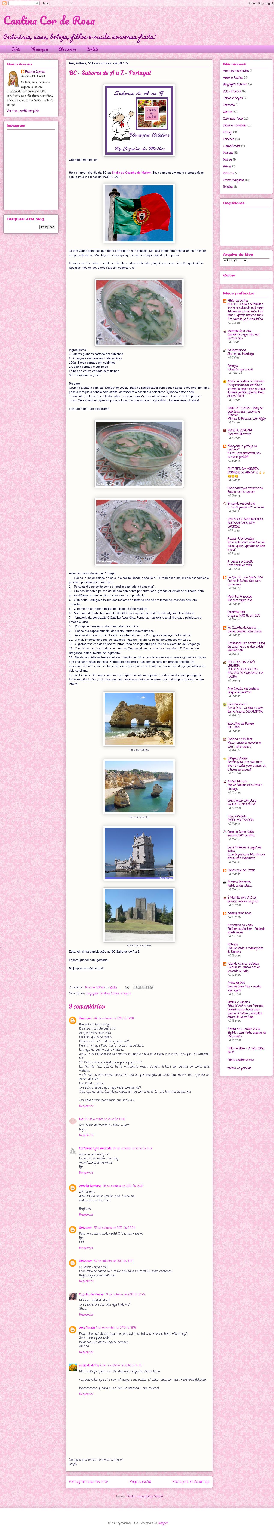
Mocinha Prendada (240, 597)
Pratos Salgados (233, 180)
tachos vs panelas (239, 1068)
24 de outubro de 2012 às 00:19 (114, 1018)
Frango (227, 132)
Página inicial (140, 1482)
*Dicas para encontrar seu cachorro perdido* (244, 455)
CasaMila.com (236, 612)
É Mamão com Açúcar (242, 898)
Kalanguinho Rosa (239, 913)
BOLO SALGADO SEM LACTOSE (241, 525)
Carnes (227, 112)
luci (81, 1119)
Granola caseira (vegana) (243, 901)
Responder (86, 1106)
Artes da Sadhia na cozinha (246, 381)
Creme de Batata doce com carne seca (244, 583)
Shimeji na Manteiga (241, 354)
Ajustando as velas (240, 925)
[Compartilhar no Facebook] (147, 987)
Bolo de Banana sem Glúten (245, 631)
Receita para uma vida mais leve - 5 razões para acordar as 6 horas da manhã (247, 766)
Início (16, 49)
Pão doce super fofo (240, 600)
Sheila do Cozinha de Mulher (131, 172)
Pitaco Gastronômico (241, 1060)
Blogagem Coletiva (98, 993)
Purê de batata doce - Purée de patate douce (246, 931)
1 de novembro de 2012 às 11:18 (116, 1328)
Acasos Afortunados (241, 539)
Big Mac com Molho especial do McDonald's (247, 1035)
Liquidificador (231, 146)
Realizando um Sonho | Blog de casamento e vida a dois (246, 645)
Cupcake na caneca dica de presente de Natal (244, 969)
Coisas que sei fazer (241, 870)
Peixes (227, 166)
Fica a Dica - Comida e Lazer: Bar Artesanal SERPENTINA (246, 710)
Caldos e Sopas (121, 993)
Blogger (163, 1523)
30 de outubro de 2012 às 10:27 (114, 1261)
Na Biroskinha (237, 350)
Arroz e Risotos (233, 78)
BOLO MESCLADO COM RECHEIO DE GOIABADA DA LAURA (245, 673)
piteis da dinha (89, 1365)
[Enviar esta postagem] (127, 987)
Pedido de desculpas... (240, 886)
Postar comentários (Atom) (145, 1496)
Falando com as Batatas (243, 964)
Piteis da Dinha (238, 301)
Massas (228, 153)
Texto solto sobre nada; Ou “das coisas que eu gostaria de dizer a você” (246, 546)
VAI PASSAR (235, 650)
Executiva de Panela (241, 724)
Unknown (85, 1018)
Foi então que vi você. (240, 369)
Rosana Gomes (35, 72)
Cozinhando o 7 (237, 704)
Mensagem (39, 49)
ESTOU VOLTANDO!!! (241, 820)
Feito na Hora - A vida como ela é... (246, 1050)
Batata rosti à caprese (241, 492)
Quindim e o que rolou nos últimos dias (244, 336)
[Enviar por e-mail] (135, 987)
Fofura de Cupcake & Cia (244, 1029)
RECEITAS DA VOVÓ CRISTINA (241, 664)
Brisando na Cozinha (241, 504)
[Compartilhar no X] (143, 987)
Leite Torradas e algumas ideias (244, 849)
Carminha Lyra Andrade (95, 1148)
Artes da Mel (236, 983)
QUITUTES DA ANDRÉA (243, 469)
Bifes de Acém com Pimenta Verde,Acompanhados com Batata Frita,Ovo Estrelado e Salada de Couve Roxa (245, 1011)
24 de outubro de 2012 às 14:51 (132, 1148)
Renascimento (237, 816)
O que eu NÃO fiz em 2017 (244, 616)
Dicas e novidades (235, 125)
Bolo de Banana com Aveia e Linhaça (245, 787)
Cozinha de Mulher (91, 1294)
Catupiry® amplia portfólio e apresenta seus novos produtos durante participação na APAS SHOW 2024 (247, 390)
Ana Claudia (87, 1328)
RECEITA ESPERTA (240, 430)
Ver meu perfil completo (23, 111)
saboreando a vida (239, 331)
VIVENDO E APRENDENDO (245, 519)
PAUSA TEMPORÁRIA (241, 804)
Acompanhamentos (236, 71)
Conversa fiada (233, 119)
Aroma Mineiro (237, 781)
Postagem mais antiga (191, 1482)
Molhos (227, 160)
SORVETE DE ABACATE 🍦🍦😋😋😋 (247, 474)
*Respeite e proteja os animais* (242, 448)
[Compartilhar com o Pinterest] (151, 987)
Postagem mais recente (88, 1482)
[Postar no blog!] (139, 987)
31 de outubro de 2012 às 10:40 (125, 1294)
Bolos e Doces (232, 91)
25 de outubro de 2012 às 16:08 (123, 1186)
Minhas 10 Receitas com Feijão (247, 419)
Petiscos (228, 173)
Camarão (229, 105)
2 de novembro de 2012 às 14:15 (120, 1365)
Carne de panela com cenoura (246, 507)
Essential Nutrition (239, 434)
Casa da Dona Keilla (241, 832)
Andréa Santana (90, 1186)
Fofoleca (233, 944)
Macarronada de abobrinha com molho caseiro (244, 745)
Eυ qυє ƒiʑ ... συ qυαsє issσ (245, 577)
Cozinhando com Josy (242, 801)
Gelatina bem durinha (241, 835)
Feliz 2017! (234, 727)
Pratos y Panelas (239, 1002)
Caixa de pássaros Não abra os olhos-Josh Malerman (246, 856)
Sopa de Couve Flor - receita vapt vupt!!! (244, 988)
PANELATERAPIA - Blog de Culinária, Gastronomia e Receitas (245, 411)
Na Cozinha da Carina (242, 628)
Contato (92, 49)
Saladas (228, 187)
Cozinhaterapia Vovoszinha (245, 488)
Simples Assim (238, 758)
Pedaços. (233, 366)
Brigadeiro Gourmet (240, 692)
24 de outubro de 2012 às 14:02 (105, 1119)
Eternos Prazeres (239, 882)
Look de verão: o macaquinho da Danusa (245, 950)
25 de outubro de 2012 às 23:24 (114, 1228)
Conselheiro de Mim (240, 565)
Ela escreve (67, 49)
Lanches (228, 139)
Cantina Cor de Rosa (49, 20)
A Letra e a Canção (240, 562)
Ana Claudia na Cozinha (243, 689)
